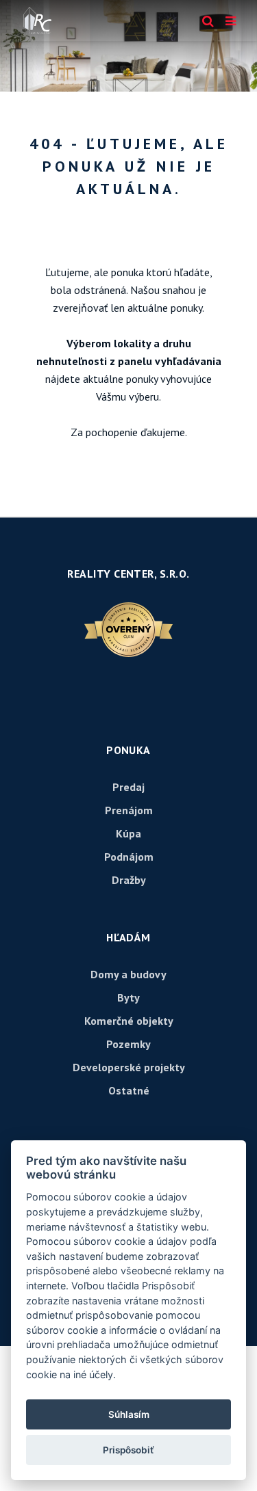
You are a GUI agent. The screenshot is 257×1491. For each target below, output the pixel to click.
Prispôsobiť (128, 1450)
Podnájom (129, 856)
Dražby (129, 880)
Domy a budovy (128, 974)
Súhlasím (128, 1414)
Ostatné (128, 1090)
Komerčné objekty (128, 1020)
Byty (128, 997)
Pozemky (128, 1044)
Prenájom (129, 810)
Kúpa (128, 833)
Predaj (128, 787)
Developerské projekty (129, 1067)
